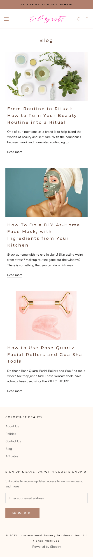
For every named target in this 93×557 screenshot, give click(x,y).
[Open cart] (87, 19)
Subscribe (22, 513)
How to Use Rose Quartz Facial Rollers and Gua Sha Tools (45, 354)
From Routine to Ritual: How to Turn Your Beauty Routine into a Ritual (42, 115)
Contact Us (13, 441)
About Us (12, 426)
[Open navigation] (6, 19)
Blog (8, 449)
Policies (10, 434)
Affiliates (11, 456)
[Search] (79, 19)
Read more (14, 152)
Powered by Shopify (46, 547)
